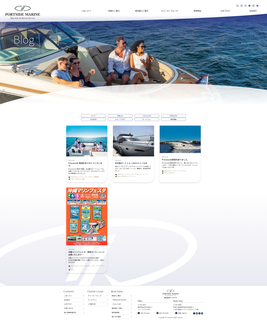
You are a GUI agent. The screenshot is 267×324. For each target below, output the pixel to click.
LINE (249, 5)
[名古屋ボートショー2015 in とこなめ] (133, 141)
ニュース (70, 267)
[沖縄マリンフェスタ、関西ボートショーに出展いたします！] (86, 216)
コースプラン (92, 300)
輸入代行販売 (116, 317)
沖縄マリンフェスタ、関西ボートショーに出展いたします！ (86, 253)
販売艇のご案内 (117, 308)
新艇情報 (174, 119)
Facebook (245, 5)
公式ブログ (225, 10)
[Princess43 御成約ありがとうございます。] (86, 141)
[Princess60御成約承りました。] (180, 139)
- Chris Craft (116, 304)
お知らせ (120, 116)
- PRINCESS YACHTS (119, 300)
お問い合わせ (68, 308)
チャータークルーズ (94, 296)
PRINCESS (173, 116)
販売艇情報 (115, 312)
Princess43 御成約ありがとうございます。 (85, 164)
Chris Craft (147, 116)
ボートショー (146, 119)
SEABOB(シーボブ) (89, 266)
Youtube (257, 5)
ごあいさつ (86, 10)
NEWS (72, 179)
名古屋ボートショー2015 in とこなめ (131, 163)
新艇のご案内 (116, 296)
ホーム (243, 43)
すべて (93, 116)
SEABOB (93, 119)
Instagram (253, 5)
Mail (241, 5)
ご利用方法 (92, 304)
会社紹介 (253, 10)
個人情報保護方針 (70, 312)
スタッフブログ (120, 119)
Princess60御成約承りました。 (175, 159)
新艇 (83, 179)
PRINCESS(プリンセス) (77, 177)
